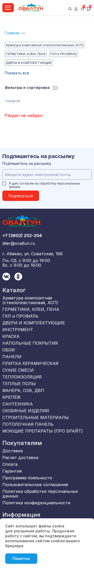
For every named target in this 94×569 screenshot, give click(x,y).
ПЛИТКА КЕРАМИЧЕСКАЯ (30, 363)
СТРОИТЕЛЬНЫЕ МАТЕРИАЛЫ (35, 417)
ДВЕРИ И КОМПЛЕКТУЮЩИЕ (29, 63)
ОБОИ (8, 350)
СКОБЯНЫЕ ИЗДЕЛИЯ (25, 410)
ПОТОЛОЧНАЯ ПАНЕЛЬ (28, 424)
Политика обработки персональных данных (40, 493)
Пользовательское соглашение (35, 484)
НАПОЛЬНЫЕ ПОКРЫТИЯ (30, 343)
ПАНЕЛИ (11, 356)
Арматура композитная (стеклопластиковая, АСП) (44, 45)
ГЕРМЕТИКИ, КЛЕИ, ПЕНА (26, 54)
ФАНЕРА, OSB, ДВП (23, 390)
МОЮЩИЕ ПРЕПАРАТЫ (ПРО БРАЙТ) (42, 431)
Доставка (12, 450)
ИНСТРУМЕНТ (17, 329)
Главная (12, 33)
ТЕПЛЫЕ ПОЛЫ (19, 383)
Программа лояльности (27, 477)
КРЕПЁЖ (11, 397)
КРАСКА (11, 336)
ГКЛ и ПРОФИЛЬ (63, 54)
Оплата (9, 464)
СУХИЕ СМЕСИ (18, 370)
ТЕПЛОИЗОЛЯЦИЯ (22, 377)
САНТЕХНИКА (17, 404)
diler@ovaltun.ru (18, 243)
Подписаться (21, 196)
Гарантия (12, 471)
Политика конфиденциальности (36, 502)
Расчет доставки (20, 457)
